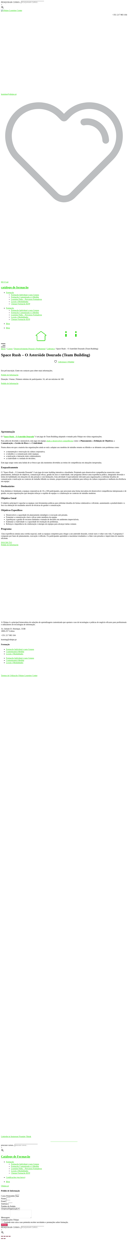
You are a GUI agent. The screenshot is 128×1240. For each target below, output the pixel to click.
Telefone (4, 1204)
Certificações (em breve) (15, 1177)
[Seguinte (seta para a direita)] (5, 1238)
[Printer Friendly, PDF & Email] (3, 366)
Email (3, 1201)
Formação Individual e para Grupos (25, 295)
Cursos (9, 349)
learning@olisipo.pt (8, 94)
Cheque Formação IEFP (20, 304)
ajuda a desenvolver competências (59, 441)
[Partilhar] (7, 1236)
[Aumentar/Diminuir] (2, 1236)
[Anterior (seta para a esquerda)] (2, 1238)
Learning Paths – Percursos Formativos (26, 299)
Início (3, 349)
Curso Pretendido (8, 1196)
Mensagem (5, 1217)
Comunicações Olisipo (10, 1220)
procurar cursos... (8, 1145)
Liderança (51, 349)
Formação (10, 292)
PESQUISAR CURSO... (11, 2)
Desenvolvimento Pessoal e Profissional (29, 349)
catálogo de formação (14, 287)
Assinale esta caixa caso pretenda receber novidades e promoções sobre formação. (36, 1222)
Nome (3, 1199)
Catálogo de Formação (15, 1156)
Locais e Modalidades (19, 302)
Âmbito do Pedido (8, 1206)
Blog (8, 324)
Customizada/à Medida (15, 652)
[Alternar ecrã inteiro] (5, 1236)
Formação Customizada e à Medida (25, 297)
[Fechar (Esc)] (9, 1236)
